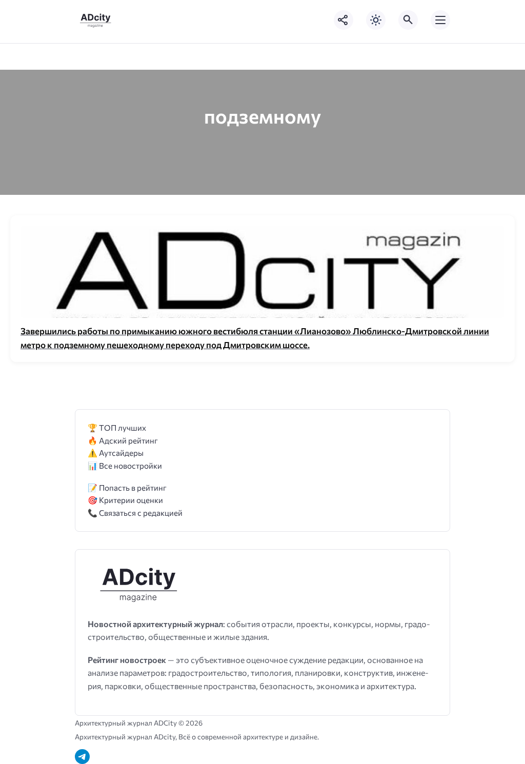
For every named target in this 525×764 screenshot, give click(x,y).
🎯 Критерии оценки (125, 500)
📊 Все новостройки (125, 465)
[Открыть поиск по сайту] (408, 20)
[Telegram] (82, 756)
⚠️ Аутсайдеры (116, 452)
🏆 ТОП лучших (117, 427)
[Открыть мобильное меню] (440, 20)
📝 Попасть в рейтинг (127, 487)
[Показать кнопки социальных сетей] (343, 20)
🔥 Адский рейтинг (123, 440)
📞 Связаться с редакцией (135, 512)
